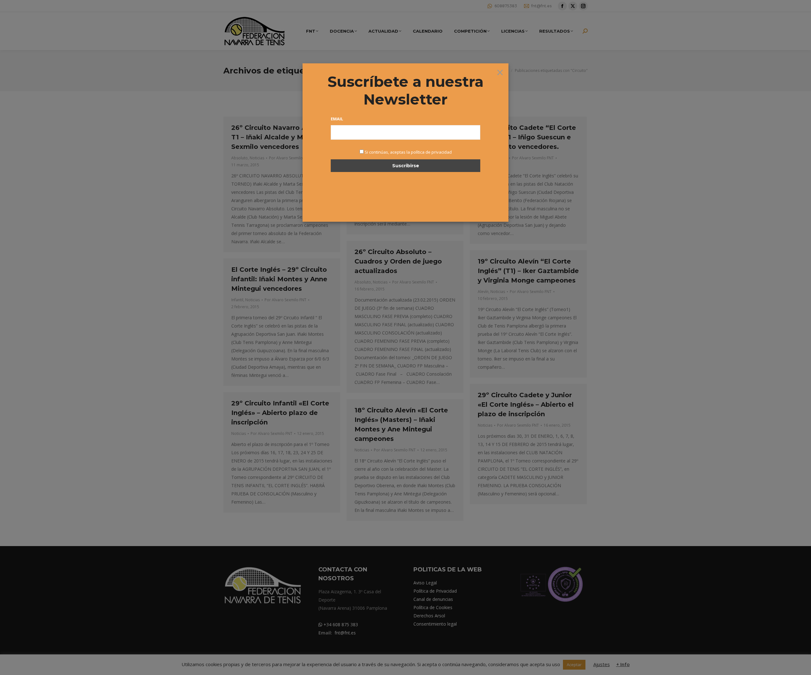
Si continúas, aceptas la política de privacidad (408, 152)
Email (337, 119)
